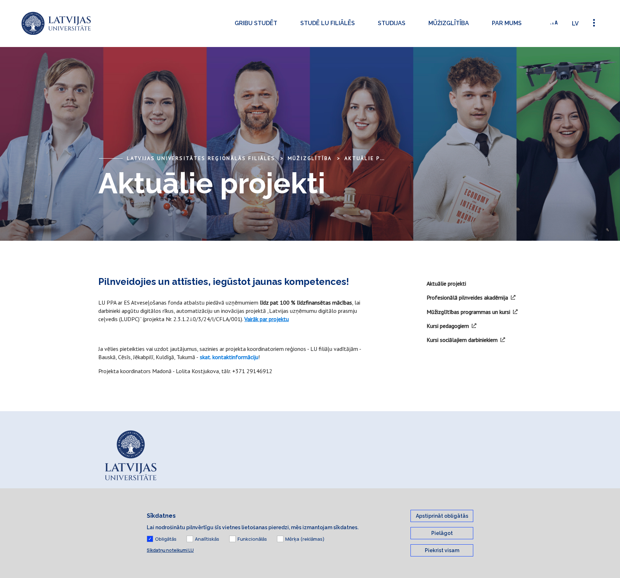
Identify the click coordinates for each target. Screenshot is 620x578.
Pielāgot (442, 533)
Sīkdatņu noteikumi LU (170, 550)
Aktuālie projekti (374, 158)
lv (575, 23)
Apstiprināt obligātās (442, 516)
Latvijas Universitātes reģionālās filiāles (201, 158)
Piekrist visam (442, 550)
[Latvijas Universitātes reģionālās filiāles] (56, 23)
